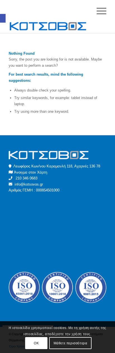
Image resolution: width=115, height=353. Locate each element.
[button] (3, 18)
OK (36, 343)
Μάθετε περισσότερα (70, 343)
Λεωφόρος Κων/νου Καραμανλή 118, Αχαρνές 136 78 (55, 166)
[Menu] (98, 11)
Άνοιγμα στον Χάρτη (30, 172)
